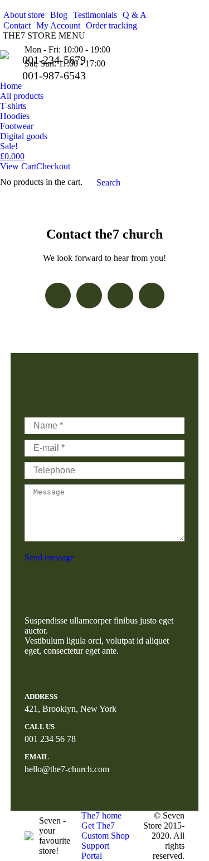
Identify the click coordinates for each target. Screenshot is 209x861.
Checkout (53, 166)
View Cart (18, 166)
